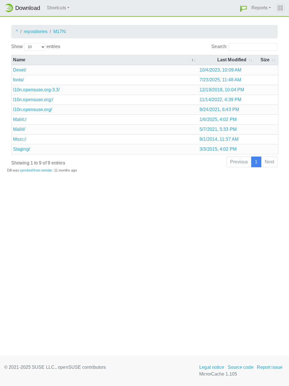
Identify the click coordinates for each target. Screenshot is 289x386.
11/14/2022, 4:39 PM (220, 99)
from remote (42, 170)
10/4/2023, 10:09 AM (220, 70)
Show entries (35, 46)
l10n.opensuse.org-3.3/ (36, 89)
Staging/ (21, 149)
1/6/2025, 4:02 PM (218, 119)
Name (19, 59)
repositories (35, 31)
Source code (240, 367)
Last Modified (231, 59)
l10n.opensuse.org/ (32, 109)
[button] (243, 8)
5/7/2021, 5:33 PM (218, 129)
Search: (219, 46)
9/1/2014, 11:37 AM (219, 139)
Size (265, 59)
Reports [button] (259, 7)
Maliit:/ (19, 119)
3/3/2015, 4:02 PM (218, 149)
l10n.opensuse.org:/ (33, 99)
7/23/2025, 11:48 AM (220, 79)
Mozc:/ (19, 139)
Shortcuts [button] (56, 7)
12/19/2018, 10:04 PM (222, 89)
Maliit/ (19, 129)
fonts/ (18, 79)
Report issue (270, 367)
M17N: (60, 31)
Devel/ (19, 70)
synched (26, 170)
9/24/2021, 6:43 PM (219, 109)
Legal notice (211, 367)
